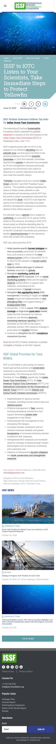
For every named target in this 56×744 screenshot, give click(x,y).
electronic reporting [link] (27, 320)
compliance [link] (42, 333)
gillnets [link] (32, 270)
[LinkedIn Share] (45, 103)
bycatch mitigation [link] (39, 452)
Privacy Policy (26, 671)
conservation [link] (39, 368)
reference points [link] (14, 405)
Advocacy (12, 480)
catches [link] (19, 162)
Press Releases (26, 478)
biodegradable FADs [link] (16, 305)
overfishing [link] (8, 218)
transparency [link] (13, 433)
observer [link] (11, 283)
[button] (5, 6)
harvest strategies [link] (36, 248)
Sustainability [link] (34, 128)
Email (5, 723)
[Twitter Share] (38, 103)
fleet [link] (33, 408)
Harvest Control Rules (35, 480)
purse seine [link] (34, 311)
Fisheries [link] (8, 181)
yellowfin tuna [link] (9, 153)
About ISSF (17, 58)
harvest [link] (28, 289)
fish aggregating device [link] (28, 292)
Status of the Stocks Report (14, 708)
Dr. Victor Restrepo (26, 579)
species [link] (25, 215)
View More (28, 638)
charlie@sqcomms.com (13, 472)
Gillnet (21, 480)
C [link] (35, 108)
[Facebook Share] (31, 103)
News (16, 478)
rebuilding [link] (30, 150)
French (18, 345)
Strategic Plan (8, 699)
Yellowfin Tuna (33, 483)
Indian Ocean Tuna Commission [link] (23, 122)
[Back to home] (28, 6)
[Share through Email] (24, 103)
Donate (5, 711)
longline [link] (25, 330)
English (9, 345)
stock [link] (20, 199)
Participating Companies (13, 705)
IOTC (23, 483)
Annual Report (8, 702)
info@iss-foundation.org (13, 686)
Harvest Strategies (11, 483)
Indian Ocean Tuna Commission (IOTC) (21, 138)
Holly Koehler (42, 579)
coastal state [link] (31, 414)
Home (6, 58)
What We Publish (33, 58)
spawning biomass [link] (19, 234)
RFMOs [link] (23, 377)
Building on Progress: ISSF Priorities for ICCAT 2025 (21, 576)
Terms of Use (8, 671)
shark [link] (13, 455)
